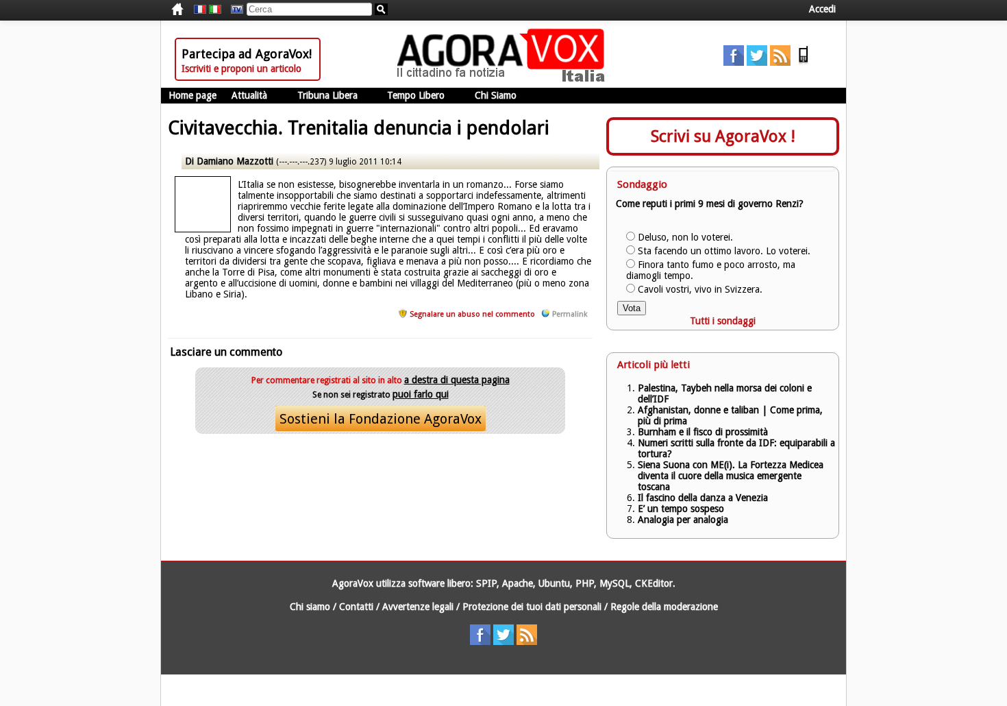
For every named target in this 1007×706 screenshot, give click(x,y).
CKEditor (654, 583)
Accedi (822, 8)
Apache (517, 583)
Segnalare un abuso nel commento (472, 314)
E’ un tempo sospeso (681, 508)
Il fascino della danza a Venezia (703, 497)
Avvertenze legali (417, 606)
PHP (584, 583)
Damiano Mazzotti (236, 161)
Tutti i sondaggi (723, 320)
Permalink (569, 314)
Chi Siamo (496, 95)
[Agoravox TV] (233, 9)
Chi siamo (310, 606)
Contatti (356, 606)
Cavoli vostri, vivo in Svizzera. (700, 289)
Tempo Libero (416, 95)
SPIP (486, 583)
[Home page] (504, 78)
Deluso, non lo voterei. (685, 237)
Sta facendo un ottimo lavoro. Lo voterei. (724, 250)
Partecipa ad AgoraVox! (247, 54)
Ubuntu (554, 583)
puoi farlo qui (421, 394)
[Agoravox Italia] (215, 9)
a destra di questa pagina (457, 379)
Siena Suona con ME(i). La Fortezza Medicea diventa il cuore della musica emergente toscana (730, 475)
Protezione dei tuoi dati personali (531, 606)
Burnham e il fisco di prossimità (703, 431)
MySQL (614, 583)
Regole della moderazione (664, 606)
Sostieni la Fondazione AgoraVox (380, 419)
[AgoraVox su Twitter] (757, 62)
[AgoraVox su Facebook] (733, 62)
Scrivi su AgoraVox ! (723, 136)
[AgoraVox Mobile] (803, 62)
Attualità (249, 95)
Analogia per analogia (683, 519)
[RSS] (780, 62)
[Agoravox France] (200, 9)
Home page (192, 95)
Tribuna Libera (327, 95)
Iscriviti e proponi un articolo (241, 68)
